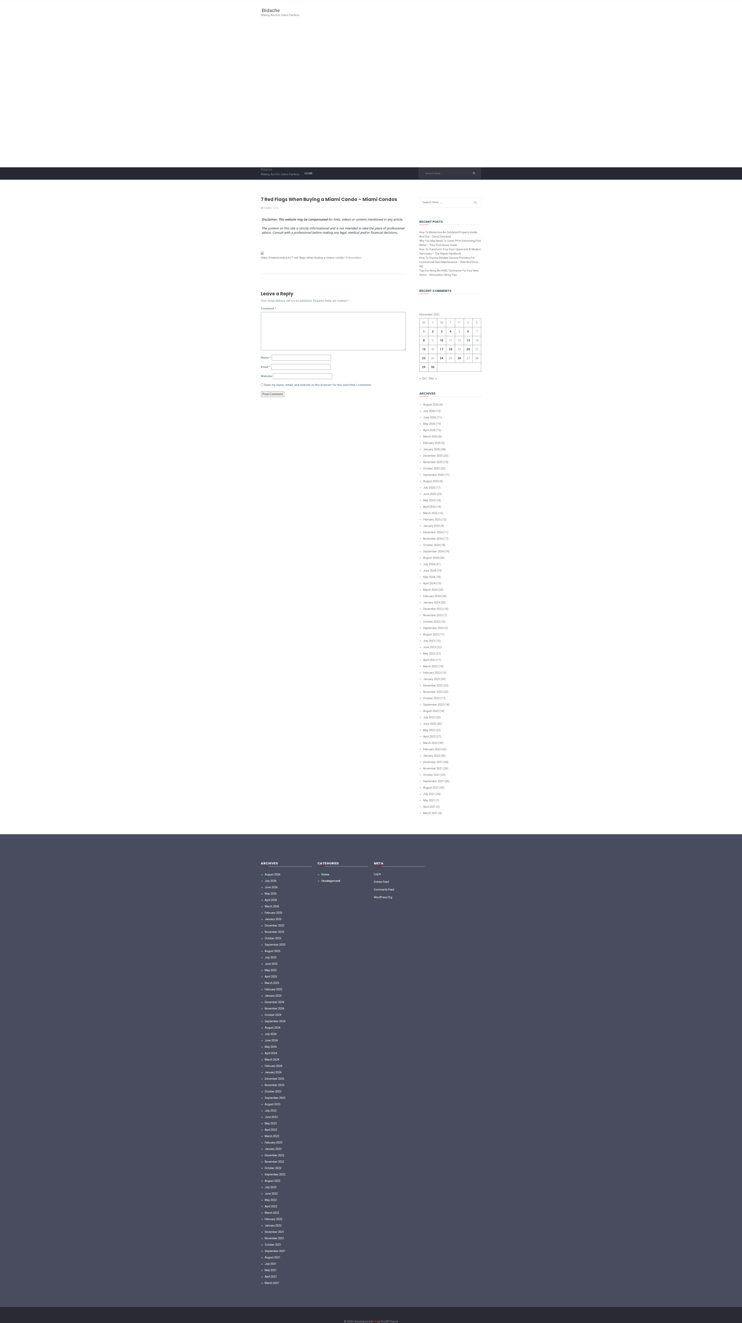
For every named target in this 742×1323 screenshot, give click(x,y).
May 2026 (429, 423)
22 (423, 358)
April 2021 (429, 806)
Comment (268, 308)
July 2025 (429, 487)
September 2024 (433, 551)
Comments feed (384, 889)
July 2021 (429, 794)
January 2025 (431, 525)
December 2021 (433, 762)
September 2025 (433, 474)
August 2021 (431, 787)
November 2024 (433, 538)
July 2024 (429, 564)
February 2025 (432, 519)
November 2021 (433, 768)
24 (441, 358)
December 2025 (433, 455)
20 (468, 349)
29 (423, 367)
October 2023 (431, 621)
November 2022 (433, 691)
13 (468, 340)
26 (459, 358)
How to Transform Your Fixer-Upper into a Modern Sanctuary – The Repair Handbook (450, 251)
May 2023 (429, 653)
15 (423, 349)
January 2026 (431, 449)
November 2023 (433, 615)
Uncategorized (330, 880)
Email (265, 367)
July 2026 (429, 411)
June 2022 (429, 723)
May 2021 (429, 800)
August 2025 (431, 481)
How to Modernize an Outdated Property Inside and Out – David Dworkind (448, 234)
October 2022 (431, 698)
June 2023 (429, 647)
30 (432, 367)
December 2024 (433, 532)
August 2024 (431, 557)
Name (266, 357)
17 (441, 349)
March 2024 (430, 589)
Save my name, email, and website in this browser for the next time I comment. (317, 385)
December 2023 (433, 608)
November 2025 (433, 462)
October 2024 (431, 545)
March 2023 (430, 666)
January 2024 (431, 602)
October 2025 (431, 468)
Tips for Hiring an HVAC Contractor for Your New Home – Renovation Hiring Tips (449, 272)
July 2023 (429, 640)
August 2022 (431, 711)
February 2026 (432, 442)
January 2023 (431, 679)
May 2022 (429, 730)
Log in (377, 874)
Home (308, 173)
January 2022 (431, 755)
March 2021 (430, 813)
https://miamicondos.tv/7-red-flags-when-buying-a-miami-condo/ (303, 257)
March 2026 (430, 436)
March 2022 (430, 742)
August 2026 (431, 404)
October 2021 (431, 774)
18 (450, 349)
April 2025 (429, 506)
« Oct (422, 378)
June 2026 (429, 417)
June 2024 (429, 570)
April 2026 (429, 430)
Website (266, 376)
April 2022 (429, 736)
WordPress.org (383, 897)
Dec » (433, 378)
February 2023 (432, 672)
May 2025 (429, 500)
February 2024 (432, 596)
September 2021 (433, 781)
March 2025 (430, 513)
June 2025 (429, 494)
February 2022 (432, 749)
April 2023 (429, 660)
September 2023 (433, 628)
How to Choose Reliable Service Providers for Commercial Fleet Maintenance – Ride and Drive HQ (448, 262)
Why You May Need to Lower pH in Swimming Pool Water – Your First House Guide (450, 243)
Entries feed (381, 881)
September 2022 (433, 704)
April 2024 (429, 583)
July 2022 (429, 717)
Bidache (271, 10)
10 (441, 340)
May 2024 (429, 577)
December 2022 (433, 685)
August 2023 (431, 634)
